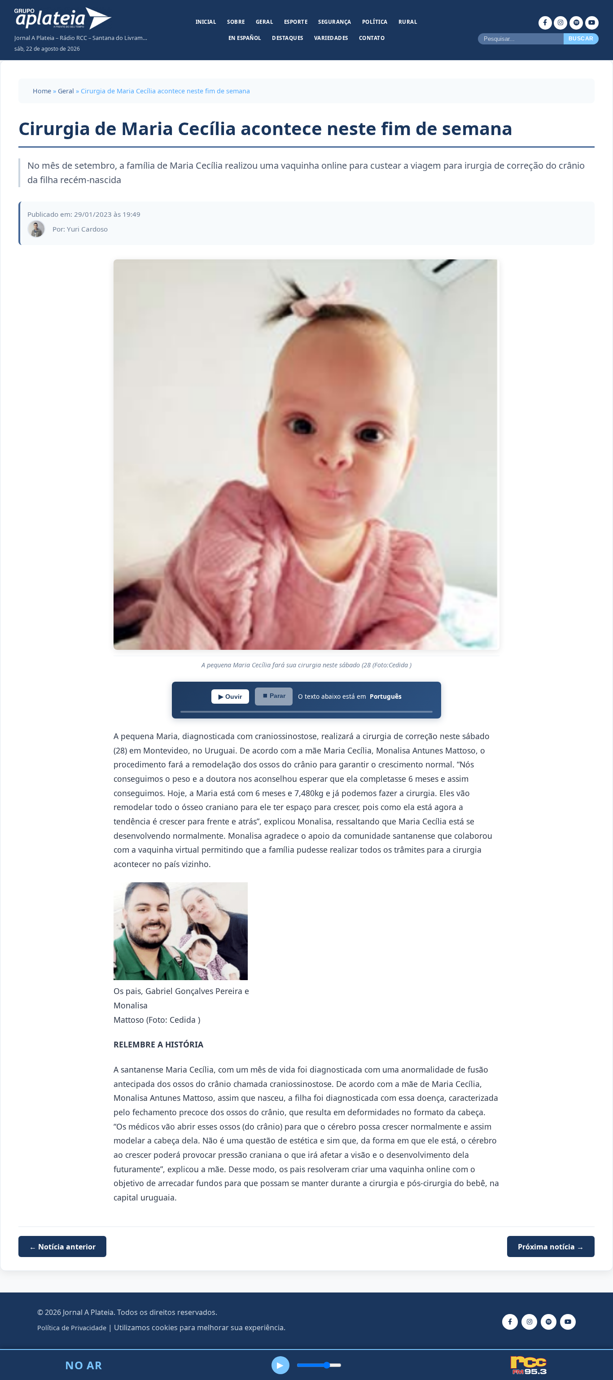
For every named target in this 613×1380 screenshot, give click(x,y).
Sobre (236, 21)
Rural (408, 21)
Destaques (287, 38)
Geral (265, 21)
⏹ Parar (273, 695)
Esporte (296, 21)
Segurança (334, 21)
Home (42, 91)
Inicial (206, 21)
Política (375, 21)
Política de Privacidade (71, 1327)
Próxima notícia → (551, 1247)
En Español (245, 38)
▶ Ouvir (230, 696)
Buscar (581, 38)
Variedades (331, 38)
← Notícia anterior (62, 1247)
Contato (372, 38)
